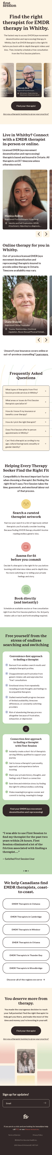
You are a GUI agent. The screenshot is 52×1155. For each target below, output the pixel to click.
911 (17, 1129)
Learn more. (42, 354)
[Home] (26, 1116)
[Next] (46, 234)
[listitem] (26, 199)
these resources (32, 1129)
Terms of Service (14, 1135)
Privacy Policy (38, 1135)
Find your (26, 106)
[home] (10, 4)
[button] (24, 871)
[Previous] (39, 234)
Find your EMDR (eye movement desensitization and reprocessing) (26, 810)
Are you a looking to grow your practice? (26, 114)
